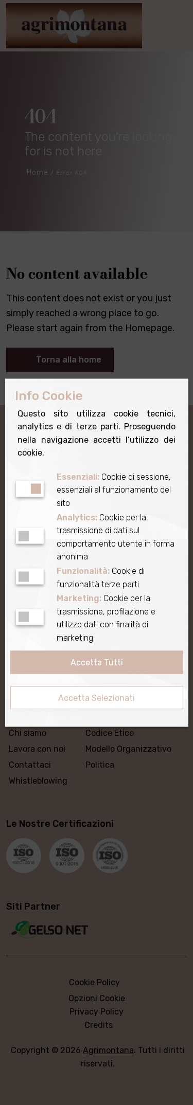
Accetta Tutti (97, 662)
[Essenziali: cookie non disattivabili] (29, 489)
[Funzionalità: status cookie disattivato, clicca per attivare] (29, 577)
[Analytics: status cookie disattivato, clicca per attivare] (29, 536)
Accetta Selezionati (96, 698)
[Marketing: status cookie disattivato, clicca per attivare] (29, 617)
